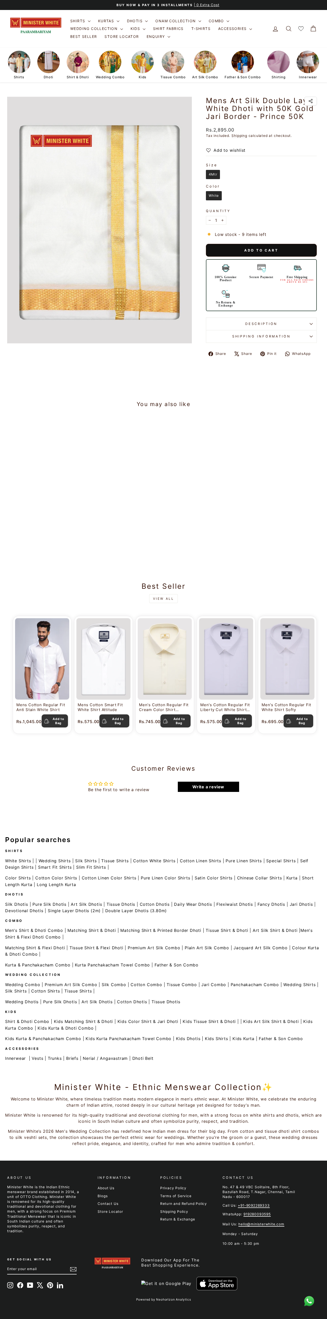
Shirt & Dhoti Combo (27, 1021)
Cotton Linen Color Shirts (109, 877)
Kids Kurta (243, 1038)
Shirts (78, 21)
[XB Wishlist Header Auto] (301, 28)
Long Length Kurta (56, 884)
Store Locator (121, 36)
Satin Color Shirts (213, 877)
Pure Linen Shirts (244, 860)
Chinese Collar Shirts (259, 877)
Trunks (55, 1058)
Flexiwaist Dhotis (234, 904)
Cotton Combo (146, 984)
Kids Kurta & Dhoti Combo (66, 1028)
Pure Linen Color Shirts (165, 877)
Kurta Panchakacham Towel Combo (112, 964)
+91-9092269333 (254, 1205)
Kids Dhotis (188, 1038)
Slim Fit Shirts (91, 867)
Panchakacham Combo (255, 984)
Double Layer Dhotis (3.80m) (136, 910)
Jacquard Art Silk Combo (260, 947)
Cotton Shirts (45, 991)
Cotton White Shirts (154, 860)
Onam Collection (176, 21)
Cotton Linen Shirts (200, 860)
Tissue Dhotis (121, 904)
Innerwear (15, 1058)
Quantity (218, 211)
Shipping (239, 136)
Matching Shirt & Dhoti (91, 930)
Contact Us (108, 1204)
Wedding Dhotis (22, 1001)
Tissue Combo (182, 984)
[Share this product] (311, 101)
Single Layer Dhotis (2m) (74, 910)
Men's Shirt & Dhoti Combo (34, 930)
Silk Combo (114, 984)
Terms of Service (176, 1196)
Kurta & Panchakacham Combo (38, 964)
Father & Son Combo (176, 964)
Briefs (72, 1058)
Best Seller (83, 36)
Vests (37, 1058)
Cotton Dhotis (155, 904)
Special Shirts (281, 860)
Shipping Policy (174, 1211)
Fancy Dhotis (271, 904)
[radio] (213, 174)
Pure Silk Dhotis (49, 904)
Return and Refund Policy (183, 1204)
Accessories (233, 28)
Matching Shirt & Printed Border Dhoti (160, 930)
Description (261, 324)
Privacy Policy (173, 1188)
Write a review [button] (208, 786)
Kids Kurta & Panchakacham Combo (43, 1038)
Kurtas (106, 21)
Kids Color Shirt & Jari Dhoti (148, 1021)
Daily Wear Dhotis (193, 904)
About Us (106, 1188)
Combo (217, 21)
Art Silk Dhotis (86, 904)
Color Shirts (18, 877)
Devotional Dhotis (24, 910)
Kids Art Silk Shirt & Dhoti (271, 1021)
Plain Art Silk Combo (207, 947)
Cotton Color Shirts (56, 877)
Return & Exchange (177, 1219)
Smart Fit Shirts (55, 867)
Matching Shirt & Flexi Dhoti (35, 947)
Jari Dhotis (301, 904)
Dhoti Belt (143, 1058)
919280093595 (257, 1214)
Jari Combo (213, 984)
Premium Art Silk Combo (154, 947)
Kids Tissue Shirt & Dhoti (209, 1021)
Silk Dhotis (16, 904)
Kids (136, 28)
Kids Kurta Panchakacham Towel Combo (128, 1038)
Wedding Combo (22, 984)
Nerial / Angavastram (105, 1058)
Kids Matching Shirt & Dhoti (83, 1021)
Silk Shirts (86, 860)
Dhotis (135, 21)
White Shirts (18, 860)
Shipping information (261, 336)
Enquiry (156, 36)
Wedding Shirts (55, 860)
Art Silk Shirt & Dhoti (275, 930)
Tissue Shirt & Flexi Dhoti (96, 947)
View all (163, 599)
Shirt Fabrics (168, 28)
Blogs (103, 1196)
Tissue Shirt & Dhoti (227, 930)
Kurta (292, 877)
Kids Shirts (216, 1038)
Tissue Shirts (115, 860)
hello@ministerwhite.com (261, 1224)
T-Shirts (201, 28)
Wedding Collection (94, 28)
